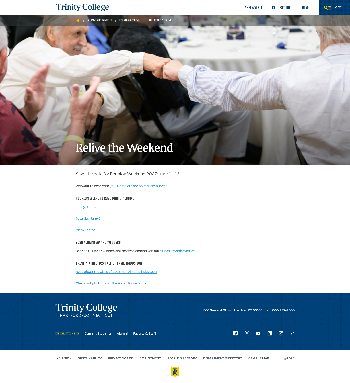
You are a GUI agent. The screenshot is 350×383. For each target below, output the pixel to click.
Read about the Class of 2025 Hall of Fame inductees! (116, 271)
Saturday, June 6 (88, 218)
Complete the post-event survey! (141, 186)
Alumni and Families (100, 20)
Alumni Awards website (177, 251)
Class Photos (85, 230)
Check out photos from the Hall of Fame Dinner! (112, 283)
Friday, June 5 (86, 207)
